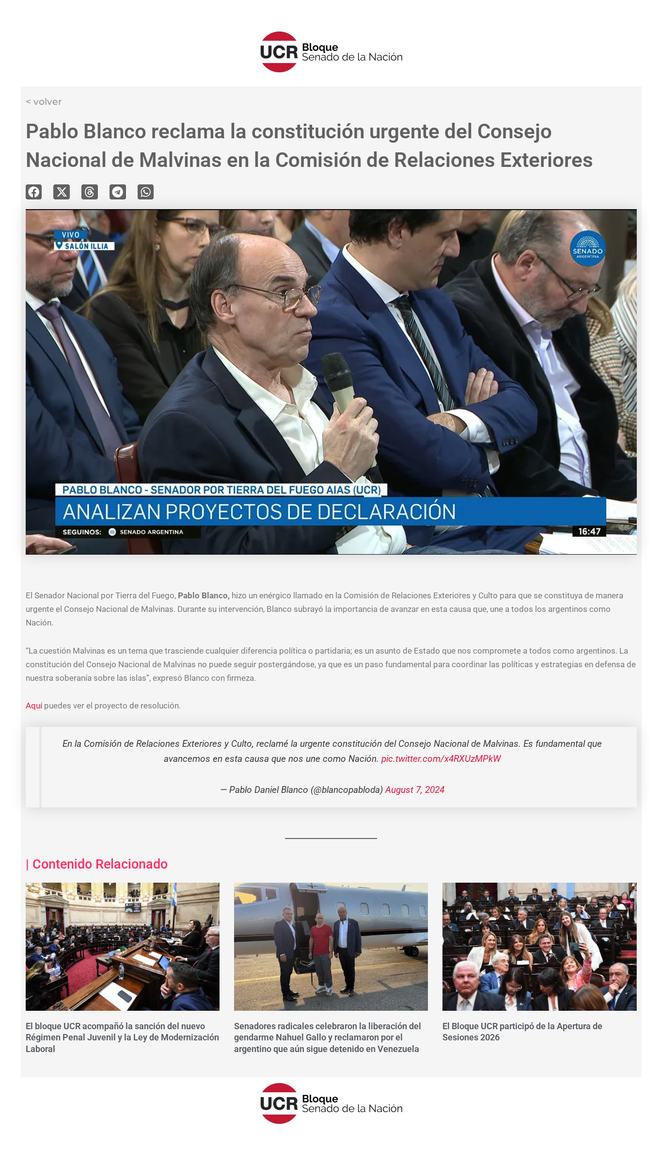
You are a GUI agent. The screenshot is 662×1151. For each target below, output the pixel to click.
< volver (44, 101)
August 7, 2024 (414, 790)
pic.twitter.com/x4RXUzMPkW (441, 759)
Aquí (34, 705)
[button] (34, 191)
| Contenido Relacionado (97, 864)
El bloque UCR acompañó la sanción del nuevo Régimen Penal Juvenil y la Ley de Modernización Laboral (122, 1037)
